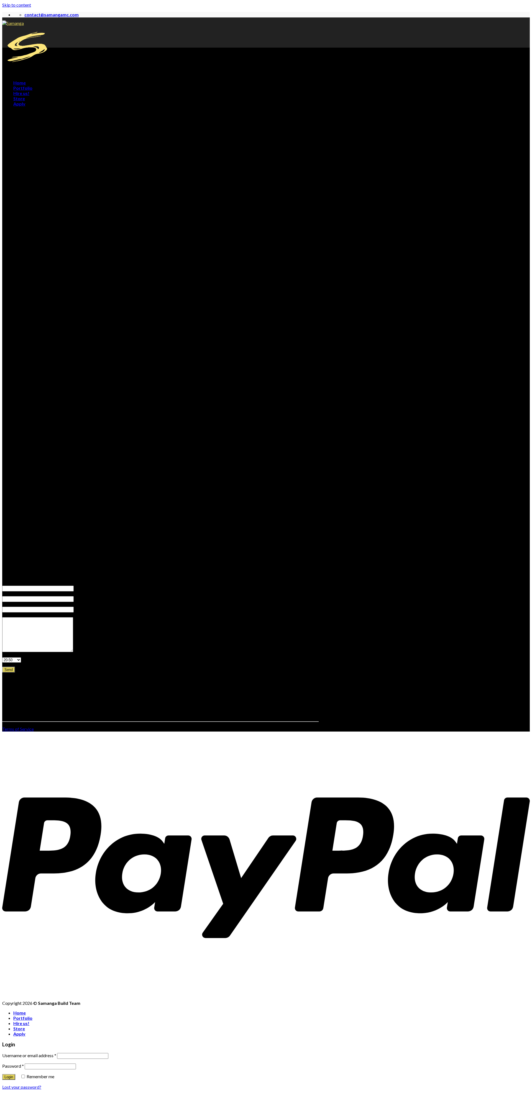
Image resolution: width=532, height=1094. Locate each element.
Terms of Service (18, 729)
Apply (19, 103)
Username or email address (29, 1055)
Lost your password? (21, 1087)
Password (13, 1066)
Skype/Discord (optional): (19, 605)
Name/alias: (10, 584)
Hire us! (21, 93)
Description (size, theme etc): (21, 615)
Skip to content (16, 4)
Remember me (40, 1076)
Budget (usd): (11, 655)
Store (19, 98)
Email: (6, 594)
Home (19, 82)
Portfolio (22, 88)
